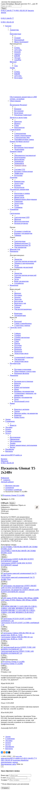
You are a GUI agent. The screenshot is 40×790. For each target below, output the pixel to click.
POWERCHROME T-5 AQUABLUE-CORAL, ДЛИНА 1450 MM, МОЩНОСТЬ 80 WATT (18, 611)
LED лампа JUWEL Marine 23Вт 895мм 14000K (19, 600)
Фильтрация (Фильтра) (18, 105)
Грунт (16, 399)
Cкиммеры (18, 207)
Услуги (8, 433)
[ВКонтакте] (2, 752)
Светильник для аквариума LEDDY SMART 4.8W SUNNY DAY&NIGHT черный (20, 591)
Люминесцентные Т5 (22, 243)
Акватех (17, 54)
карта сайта (19, 756)
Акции (8, 419)
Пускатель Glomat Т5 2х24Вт (12, 663)
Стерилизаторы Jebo (22, 137)
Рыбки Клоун (19, 417)
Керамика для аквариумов (24, 391)
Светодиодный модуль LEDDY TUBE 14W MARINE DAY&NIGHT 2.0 (17, 652)
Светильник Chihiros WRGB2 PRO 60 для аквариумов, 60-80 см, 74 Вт (17, 638)
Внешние (17, 109)
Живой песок (19, 197)
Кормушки (18, 313)
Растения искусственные (23, 381)
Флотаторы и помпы (22, 193)
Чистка (12, 447)
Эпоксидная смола (21, 353)
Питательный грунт (21, 401)
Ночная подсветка (21, 223)
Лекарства (18, 259)
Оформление (15, 439)
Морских (17, 293)
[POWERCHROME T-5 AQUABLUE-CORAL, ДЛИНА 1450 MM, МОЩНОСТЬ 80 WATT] (20, 608)
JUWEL (17, 48)
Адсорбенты (19, 283)
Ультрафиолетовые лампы (24, 139)
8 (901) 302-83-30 (20, 10)
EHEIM (17, 56)
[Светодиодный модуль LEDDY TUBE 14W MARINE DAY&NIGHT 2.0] (20, 649)
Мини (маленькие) (21, 42)
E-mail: (3, 778)
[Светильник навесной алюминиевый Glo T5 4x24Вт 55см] (20, 575)
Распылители (19, 187)
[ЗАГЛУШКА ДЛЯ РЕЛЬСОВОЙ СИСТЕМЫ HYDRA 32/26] (20, 549)
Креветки (17, 415)
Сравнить (6, 480)
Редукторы (18, 175)
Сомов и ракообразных (23, 323)
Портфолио (9, 449)
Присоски (18, 121)
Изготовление (15, 437)
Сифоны (17, 333)
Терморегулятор (20, 165)
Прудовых (18, 295)
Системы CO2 (19, 169)
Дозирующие (19, 149)
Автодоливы (19, 195)
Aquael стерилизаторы (22, 135)
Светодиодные (19, 241)
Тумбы (12, 68)
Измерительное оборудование (25, 199)
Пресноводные (15, 34)
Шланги (17, 123)
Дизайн (12, 443)
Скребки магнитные (22, 337)
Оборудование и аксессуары (25, 371)
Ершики (17, 339)
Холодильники (20, 157)
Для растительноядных (23, 309)
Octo (16, 66)
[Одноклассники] (4, 752)
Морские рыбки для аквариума (26, 413)
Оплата (8, 429)
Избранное (5, 478)
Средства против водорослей (25, 261)
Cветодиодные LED (21, 217)
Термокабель (19, 163)
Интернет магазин (12, 485)
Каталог (8, 26)
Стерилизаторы (20, 133)
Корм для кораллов (21, 281)
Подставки (18, 78)
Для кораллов (19, 359)
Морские (13, 62)
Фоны (16, 389)
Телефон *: (5, 780)
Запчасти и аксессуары (18, 117)
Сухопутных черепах (22, 325)
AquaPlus (17, 60)
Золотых (17, 297)
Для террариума (20, 247)
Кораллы (17, 383)
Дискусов (18, 299)
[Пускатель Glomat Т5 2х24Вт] (13, 661)
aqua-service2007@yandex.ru (11, 455)
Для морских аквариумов (19, 189)
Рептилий (18, 321)
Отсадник (18, 345)
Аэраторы (13, 177)
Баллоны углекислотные (23, 171)
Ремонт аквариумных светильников (23, 445)
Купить (12, 503)
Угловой (17, 38)
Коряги (17, 385)
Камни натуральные (22, 387)
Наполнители (19, 127)
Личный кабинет (7, 482)
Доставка (8, 427)
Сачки (16, 341)
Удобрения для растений (23, 267)
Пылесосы (18, 351)
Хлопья (17, 307)
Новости (13, 425)
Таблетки (17, 305)
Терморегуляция (16, 151)
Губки (16, 125)
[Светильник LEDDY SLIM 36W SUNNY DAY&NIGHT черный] (20, 561)
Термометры (19, 161)
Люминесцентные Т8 (22, 245)
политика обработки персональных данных (14, 761)
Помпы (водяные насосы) (19, 141)
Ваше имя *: (6, 775)
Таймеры (17, 235)
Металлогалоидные (21, 221)
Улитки (17, 411)
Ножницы (18, 349)
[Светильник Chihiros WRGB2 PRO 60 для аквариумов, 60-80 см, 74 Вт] (20, 635)
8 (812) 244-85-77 (7, 10)
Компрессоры (19, 181)
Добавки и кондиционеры (24, 263)
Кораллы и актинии (21, 409)
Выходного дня (20, 303)
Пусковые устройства (22, 231)
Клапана (17, 185)
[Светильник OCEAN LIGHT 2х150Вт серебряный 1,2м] (20, 621)
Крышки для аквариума (23, 233)
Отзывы (8, 431)
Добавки (17, 277)
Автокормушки (20, 315)
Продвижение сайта (8, 764)
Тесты (16, 205)
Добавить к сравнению (37, 507)
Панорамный (19, 40)
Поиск (4, 8)
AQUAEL (18, 50)
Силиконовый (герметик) (24, 357)
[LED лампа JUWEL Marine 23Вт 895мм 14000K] (20, 598)
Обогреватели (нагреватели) (25, 155)
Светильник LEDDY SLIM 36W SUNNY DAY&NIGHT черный (16, 564)
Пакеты (17, 343)
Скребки (17, 335)
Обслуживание (15, 441)
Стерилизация (15, 129)
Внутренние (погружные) (24, 147)
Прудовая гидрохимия (22, 369)
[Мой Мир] (7, 752)
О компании (10, 421)
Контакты (9, 451)
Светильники (15, 213)
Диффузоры (18, 173)
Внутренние (19, 111)
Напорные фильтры (21, 373)
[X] (9, 752)
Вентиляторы (19, 159)
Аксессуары (18, 183)
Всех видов (18, 301)
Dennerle (17, 52)
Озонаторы (18, 201)
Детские (17, 58)
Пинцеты (17, 347)
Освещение (9, 487)
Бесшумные (18, 113)
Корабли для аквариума (23, 397)
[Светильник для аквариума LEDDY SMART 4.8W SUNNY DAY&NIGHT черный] (20, 588)
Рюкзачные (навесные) (22, 115)
